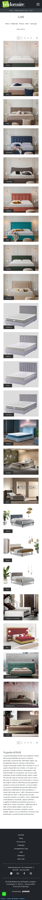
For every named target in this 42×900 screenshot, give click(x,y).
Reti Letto (21, 859)
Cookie (9, 899)
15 (37, 38)
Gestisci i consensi (19, 899)
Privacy (3, 899)
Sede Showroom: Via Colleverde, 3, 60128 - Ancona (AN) (21, 868)
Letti (31, 10)
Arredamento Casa (21, 10)
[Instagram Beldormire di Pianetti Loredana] (31, 873)
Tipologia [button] (33, 24)
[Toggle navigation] (38, 4)
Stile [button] (27, 24)
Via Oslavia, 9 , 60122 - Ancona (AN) (20, 884)
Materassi (21, 855)
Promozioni (21, 842)
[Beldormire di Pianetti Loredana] (13, 4)
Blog (21, 838)
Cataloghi (20, 845)
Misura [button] (21, 24)
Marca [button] (7, 24)
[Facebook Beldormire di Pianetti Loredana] (24, 873)
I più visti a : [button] (21, 29)
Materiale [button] (14, 24)
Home (11, 10)
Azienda (21, 835)
